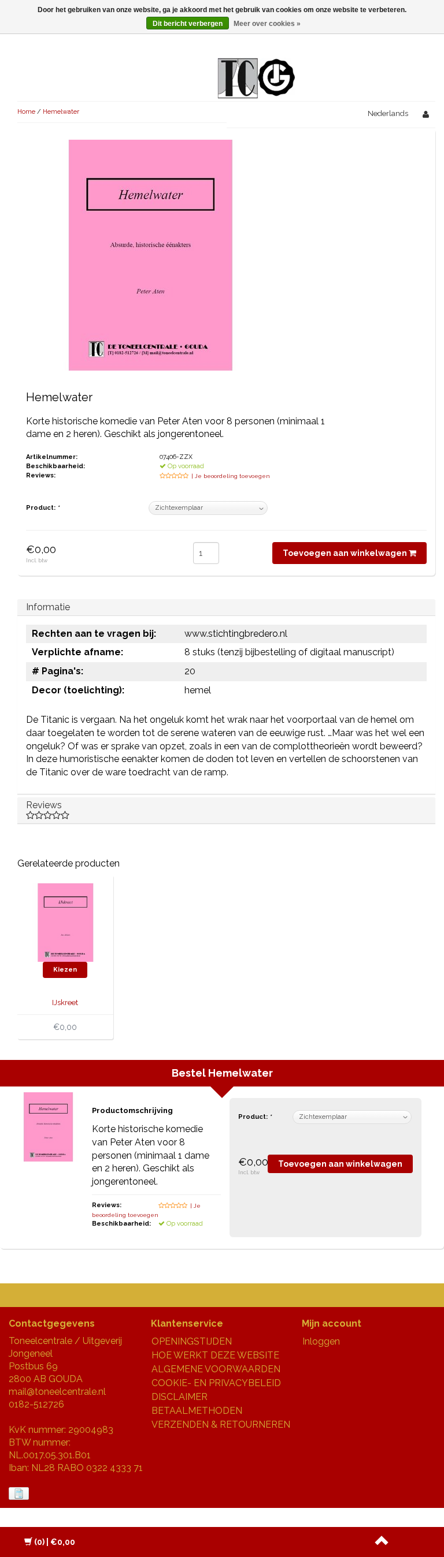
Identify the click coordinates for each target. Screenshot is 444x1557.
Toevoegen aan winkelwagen (346, 553)
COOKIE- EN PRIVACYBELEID (216, 1382)
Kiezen (65, 969)
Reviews (44, 805)
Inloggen (321, 1341)
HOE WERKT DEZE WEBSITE (215, 1355)
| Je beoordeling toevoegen (230, 476)
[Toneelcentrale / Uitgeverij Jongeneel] (256, 64)
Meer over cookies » (267, 24)
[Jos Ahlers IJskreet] (65, 921)
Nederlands (388, 113)
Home (26, 111)
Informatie (48, 607)
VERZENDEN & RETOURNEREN (220, 1424)
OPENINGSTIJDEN (191, 1341)
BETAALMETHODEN (196, 1410)
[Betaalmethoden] (20, 1493)
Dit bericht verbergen (188, 24)
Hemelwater (61, 111)
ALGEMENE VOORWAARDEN (215, 1369)
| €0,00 (54, 1542)
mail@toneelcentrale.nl (57, 1391)
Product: (42, 507)
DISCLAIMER (179, 1396)
